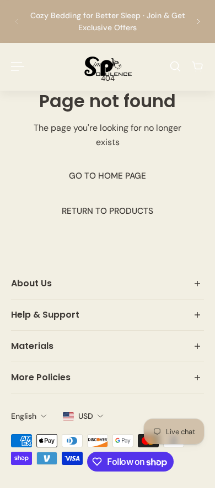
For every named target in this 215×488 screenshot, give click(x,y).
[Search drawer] (175, 66)
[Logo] (107, 66)
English (23, 416)
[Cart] (197, 66)
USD (85, 416)
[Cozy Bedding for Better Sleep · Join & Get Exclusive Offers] (107, 21)
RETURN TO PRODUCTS (107, 211)
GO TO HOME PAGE (107, 175)
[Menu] (18, 66)
